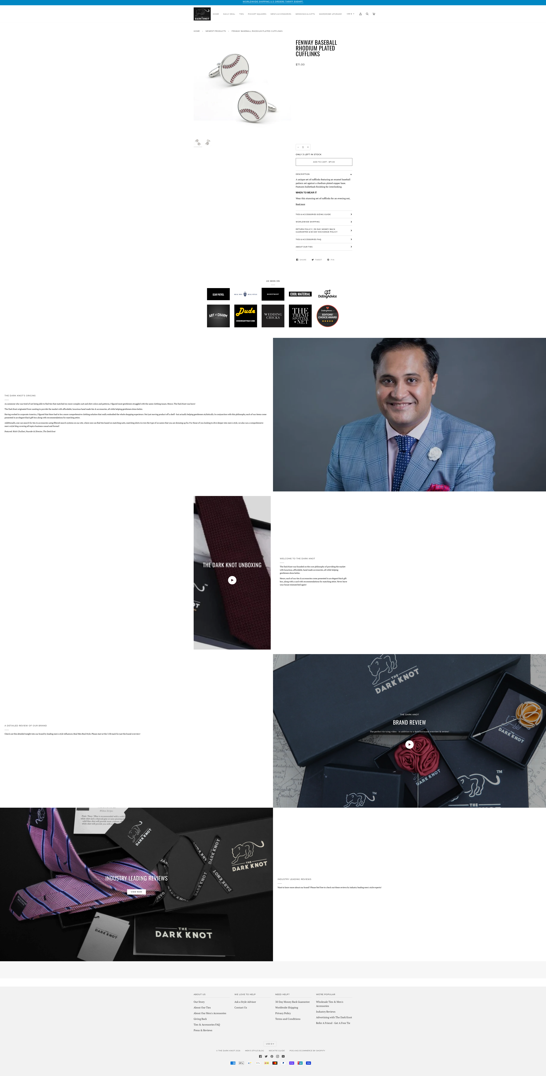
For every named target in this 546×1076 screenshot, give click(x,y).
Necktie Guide (277, 1051)
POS (292, 1051)
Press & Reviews (203, 1030)
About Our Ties (202, 1007)
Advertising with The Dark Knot (334, 1017)
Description (303, 174)
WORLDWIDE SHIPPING (308, 222)
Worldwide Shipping (286, 1007)
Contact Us (240, 1007)
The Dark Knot (226, 1051)
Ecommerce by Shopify (312, 1051)
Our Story (199, 1001)
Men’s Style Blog (254, 1051)
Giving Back (200, 1019)
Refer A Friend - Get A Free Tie (333, 1023)
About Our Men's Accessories (210, 1013)
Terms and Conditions (287, 1019)
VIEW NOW (136, 892)
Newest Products (216, 31)
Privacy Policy (283, 1013)
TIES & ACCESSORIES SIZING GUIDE (313, 214)
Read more (300, 204)
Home (197, 31)
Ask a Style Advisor (245, 1001)
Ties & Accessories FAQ (308, 239)
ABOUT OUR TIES (304, 247)
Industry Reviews (325, 1011)
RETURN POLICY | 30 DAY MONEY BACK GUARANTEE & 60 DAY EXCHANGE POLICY (317, 230)
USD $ (349, 14)
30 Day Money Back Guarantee (292, 1001)
